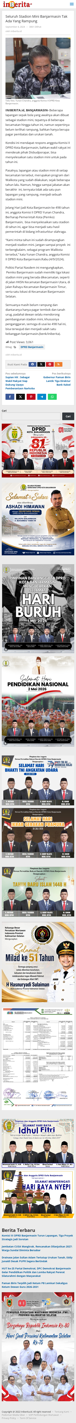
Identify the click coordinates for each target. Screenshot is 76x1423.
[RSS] (58, 364)
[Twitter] (41, 364)
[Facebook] (32, 364)
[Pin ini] (31, 397)
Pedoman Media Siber (13, 1414)
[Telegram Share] (41, 397)
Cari (4, 410)
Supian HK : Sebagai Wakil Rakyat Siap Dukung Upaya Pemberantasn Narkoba (20, 381)
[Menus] (71, 4)
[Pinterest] (50, 364)
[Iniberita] (17, 4)
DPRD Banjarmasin (32, 347)
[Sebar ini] (9, 397)
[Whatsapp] (52, 397)
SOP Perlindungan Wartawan (44, 1414)
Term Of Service (28, 1418)
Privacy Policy (9, 1418)
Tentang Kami (62, 1411)
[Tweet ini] (20, 397)
